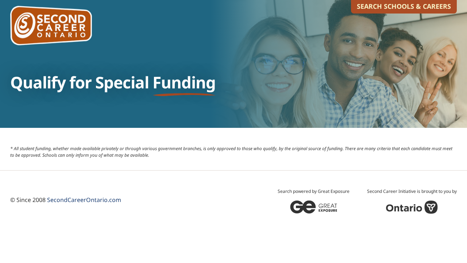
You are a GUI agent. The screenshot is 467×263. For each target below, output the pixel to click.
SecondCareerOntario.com (84, 200)
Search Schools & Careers (404, 6)
